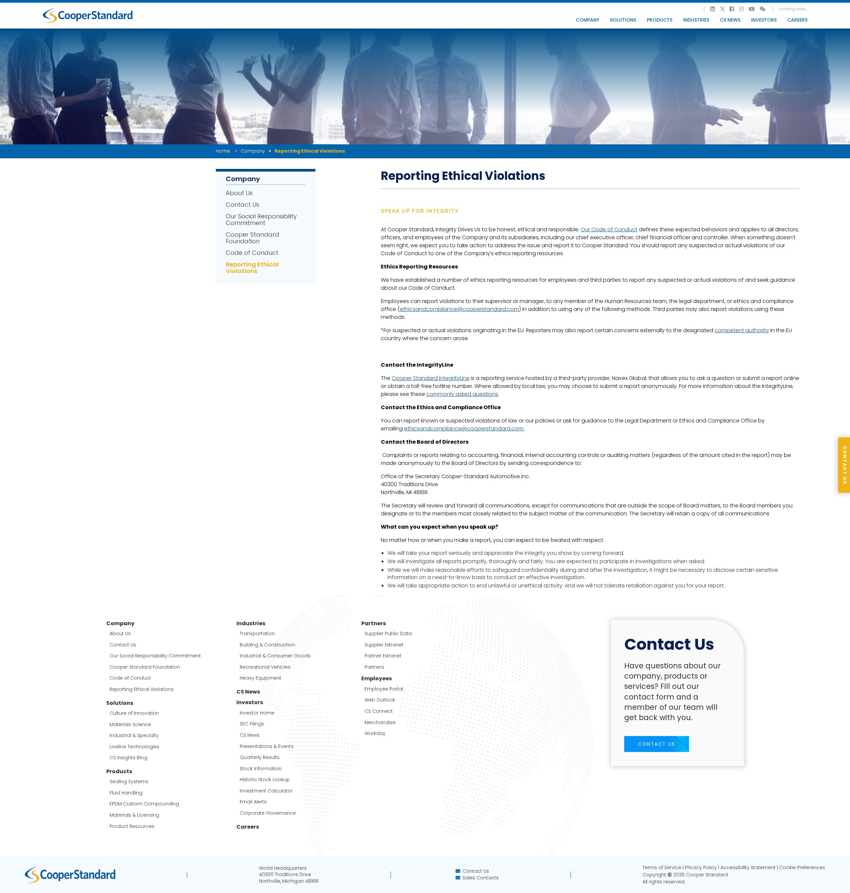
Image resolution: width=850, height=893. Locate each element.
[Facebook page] (732, 9)
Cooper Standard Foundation (252, 238)
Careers (797, 20)
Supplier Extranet (384, 645)
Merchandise (380, 722)
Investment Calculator (266, 791)
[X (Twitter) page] (722, 9)
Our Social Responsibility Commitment (261, 219)
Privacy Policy (701, 867)
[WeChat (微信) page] (763, 9)
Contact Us (242, 204)
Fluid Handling (126, 793)
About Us (239, 193)
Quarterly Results (260, 757)
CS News (730, 20)
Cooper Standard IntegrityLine (430, 378)
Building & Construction (267, 645)
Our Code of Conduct (609, 229)
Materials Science (130, 724)
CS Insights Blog (128, 758)
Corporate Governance (268, 813)
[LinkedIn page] (713, 9)
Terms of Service (661, 867)
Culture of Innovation (134, 713)
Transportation (257, 634)
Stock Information (261, 769)
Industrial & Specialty (134, 735)
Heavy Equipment (260, 678)
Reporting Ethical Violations (252, 267)
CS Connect (379, 711)
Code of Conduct (252, 253)
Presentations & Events (267, 746)
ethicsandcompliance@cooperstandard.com (459, 309)
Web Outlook (380, 700)
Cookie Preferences (802, 867)
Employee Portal (384, 689)
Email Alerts (253, 802)
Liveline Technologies (134, 747)
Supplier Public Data (388, 634)
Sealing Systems (129, 782)
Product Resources (132, 826)
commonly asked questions (462, 394)
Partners (374, 667)
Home (223, 151)
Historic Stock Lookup (265, 780)
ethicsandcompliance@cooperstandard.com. (464, 428)
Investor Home (257, 713)
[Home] (87, 16)
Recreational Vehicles (265, 667)
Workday (375, 733)
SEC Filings (252, 724)
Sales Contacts (481, 877)
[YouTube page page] (752, 9)
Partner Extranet (383, 656)
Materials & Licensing (134, 815)
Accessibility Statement (748, 867)
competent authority (742, 330)
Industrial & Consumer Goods (275, 656)
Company (253, 151)
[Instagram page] (741, 9)
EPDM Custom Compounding (144, 804)
